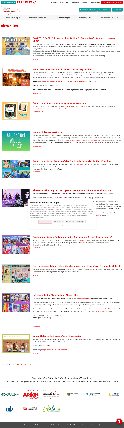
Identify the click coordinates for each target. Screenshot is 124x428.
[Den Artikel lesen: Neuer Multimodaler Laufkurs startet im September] (16, 77)
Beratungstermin (108, 2)
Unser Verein (64, 2)
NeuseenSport (68, 106)
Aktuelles (54, 2)
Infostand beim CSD (84, 298)
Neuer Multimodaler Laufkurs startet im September (62, 69)
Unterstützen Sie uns (108, 18)
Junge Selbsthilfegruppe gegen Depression (57, 336)
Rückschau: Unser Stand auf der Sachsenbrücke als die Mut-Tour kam (72, 161)
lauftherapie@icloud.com (80, 81)
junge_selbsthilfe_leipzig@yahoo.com (54, 350)
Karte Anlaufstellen (89, 10)
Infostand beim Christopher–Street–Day (56, 295)
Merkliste (117, 10)
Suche (119, 2)
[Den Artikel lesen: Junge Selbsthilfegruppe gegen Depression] (16, 343)
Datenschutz (39, 425)
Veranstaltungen (63, 18)
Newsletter (76, 2)
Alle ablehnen (58, 222)
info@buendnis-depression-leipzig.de (54, 81)
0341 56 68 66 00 (9, 2)
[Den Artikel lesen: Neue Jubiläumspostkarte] (16, 140)
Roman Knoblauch (60, 109)
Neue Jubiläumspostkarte (47, 132)
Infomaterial (95, 2)
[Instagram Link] (26, 2)
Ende (29, 364)
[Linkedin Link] (30, 2)
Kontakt (85, 2)
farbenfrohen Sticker (103, 311)
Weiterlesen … (38, 60)
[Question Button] (119, 421)
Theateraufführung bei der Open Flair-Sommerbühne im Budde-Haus (72, 190)
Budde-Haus (63, 198)
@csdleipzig (84, 240)
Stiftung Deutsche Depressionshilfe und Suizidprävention (84, 140)
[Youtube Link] (22, 2)
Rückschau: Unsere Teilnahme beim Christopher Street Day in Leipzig (72, 237)
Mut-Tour (80, 164)
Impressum (28, 425)
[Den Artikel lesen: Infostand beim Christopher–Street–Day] (16, 302)
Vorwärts (24, 364)
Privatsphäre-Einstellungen (91, 425)
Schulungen (84, 18)
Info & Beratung (12, 18)
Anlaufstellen (105, 10)
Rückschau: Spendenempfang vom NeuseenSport (61, 103)
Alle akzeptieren (45, 222)
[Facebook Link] (18, 2)
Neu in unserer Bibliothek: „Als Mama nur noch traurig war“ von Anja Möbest (76, 266)
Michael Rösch (38, 109)
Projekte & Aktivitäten (37, 18)
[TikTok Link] (34, 2)
